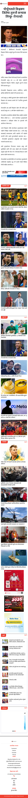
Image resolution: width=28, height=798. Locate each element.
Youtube (14, 753)
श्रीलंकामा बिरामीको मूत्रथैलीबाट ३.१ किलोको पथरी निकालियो (13, 337)
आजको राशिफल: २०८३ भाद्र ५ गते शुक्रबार (13, 713)
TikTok (14, 755)
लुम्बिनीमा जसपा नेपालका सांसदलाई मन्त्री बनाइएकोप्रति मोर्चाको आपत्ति (11, 484)
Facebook (14, 748)
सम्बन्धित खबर (5, 186)
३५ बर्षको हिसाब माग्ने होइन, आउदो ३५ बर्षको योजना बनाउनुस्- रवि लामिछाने (17, 654)
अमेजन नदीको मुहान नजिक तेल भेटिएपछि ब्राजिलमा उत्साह (13, 568)
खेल (14, 781)
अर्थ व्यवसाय (14, 779)
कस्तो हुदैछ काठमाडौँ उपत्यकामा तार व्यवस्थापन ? (13, 524)
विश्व (14, 783)
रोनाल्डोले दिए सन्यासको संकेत (8, 229)
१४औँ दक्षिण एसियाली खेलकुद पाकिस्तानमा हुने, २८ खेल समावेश (16, 687)
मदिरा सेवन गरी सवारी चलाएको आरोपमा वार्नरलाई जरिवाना (13, 463)
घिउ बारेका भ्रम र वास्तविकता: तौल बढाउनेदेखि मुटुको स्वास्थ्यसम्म (14, 396)
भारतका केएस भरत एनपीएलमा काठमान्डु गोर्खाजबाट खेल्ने (16, 647)
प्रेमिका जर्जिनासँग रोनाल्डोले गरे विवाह (10, 289)
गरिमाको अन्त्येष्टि (12, 680)
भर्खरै (3, 635)
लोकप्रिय (4, 442)
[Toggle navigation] (25, 3)
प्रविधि (14, 785)
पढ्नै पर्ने (4, 317)
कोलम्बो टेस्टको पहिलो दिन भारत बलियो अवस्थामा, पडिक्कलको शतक (17, 641)
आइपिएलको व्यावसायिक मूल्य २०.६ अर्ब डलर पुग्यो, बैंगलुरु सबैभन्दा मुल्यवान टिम (13, 437)
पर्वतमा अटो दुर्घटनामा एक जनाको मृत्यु (17, 667)
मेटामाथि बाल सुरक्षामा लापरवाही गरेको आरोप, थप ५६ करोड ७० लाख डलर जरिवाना (14, 417)
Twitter (14, 751)
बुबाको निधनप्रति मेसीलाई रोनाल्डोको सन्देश (11, 268)
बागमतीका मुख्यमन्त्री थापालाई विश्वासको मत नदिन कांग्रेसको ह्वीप (16, 674)
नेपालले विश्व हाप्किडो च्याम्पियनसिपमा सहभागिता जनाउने (13, 504)
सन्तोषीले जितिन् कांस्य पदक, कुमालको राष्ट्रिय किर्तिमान (15, 694)
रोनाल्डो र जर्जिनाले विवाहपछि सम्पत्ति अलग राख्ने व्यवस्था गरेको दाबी (12, 249)
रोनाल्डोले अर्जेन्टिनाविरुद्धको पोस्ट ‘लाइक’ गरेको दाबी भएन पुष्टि (14, 309)
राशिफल (4, 708)
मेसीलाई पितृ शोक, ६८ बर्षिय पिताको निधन (11, 376)
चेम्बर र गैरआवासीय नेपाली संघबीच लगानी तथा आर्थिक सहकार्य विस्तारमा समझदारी (17, 661)
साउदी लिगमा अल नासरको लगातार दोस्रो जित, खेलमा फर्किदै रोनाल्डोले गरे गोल (14, 208)
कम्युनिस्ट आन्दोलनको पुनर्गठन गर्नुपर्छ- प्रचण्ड (17, 700)
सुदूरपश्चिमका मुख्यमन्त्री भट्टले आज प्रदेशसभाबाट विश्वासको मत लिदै (12, 545)
